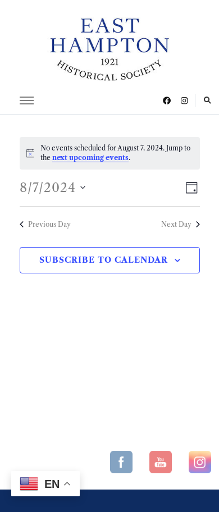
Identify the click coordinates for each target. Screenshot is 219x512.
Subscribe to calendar (103, 260)
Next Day (176, 224)
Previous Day (49, 224)
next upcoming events (90, 157)
